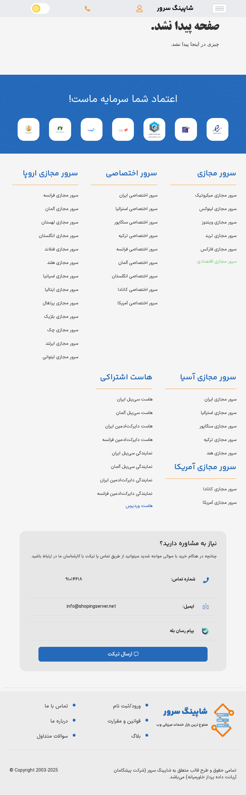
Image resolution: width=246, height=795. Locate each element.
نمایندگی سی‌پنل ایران (132, 453)
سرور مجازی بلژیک (61, 316)
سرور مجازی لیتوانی (60, 357)
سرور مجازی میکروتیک (215, 195)
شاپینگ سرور (175, 8)
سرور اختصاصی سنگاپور (135, 222)
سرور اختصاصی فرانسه (136, 249)
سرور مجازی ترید (220, 236)
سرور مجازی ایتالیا (61, 289)
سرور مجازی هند (221, 453)
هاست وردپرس (139, 506)
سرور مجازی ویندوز (219, 222)
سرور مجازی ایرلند (61, 343)
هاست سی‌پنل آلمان (134, 413)
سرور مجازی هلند (62, 262)
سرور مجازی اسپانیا (60, 276)
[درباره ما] (74, 720)
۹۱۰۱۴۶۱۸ (73, 579)
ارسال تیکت (120, 654)
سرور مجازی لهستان (59, 222)
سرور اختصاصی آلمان (137, 262)
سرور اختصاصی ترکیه (138, 236)
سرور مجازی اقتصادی (216, 261)
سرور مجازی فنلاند (61, 249)
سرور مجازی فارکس (218, 249)
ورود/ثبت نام (127, 706)
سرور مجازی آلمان (61, 209)
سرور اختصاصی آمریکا (137, 303)
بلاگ (136, 736)
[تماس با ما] (74, 705)
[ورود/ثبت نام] (146, 705)
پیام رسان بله (182, 631)
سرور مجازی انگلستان (58, 236)
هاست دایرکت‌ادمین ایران (128, 426)
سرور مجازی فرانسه (60, 195)
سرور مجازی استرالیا (218, 413)
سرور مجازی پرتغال (60, 303)
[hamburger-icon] (219, 8)
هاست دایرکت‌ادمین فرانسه (127, 439)
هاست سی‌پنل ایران (134, 399)
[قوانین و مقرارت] (146, 720)
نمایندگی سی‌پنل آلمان (131, 466)
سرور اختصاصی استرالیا (136, 209)
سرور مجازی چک (62, 330)
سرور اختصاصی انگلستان (134, 276)
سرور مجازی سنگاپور (218, 426)
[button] (139, 8)
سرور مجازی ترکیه (220, 439)
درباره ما (59, 721)
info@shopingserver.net (91, 606)
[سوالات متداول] (74, 735)
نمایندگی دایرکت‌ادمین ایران (126, 480)
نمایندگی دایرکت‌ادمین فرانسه (124, 493)
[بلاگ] (146, 735)
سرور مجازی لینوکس (217, 209)
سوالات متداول (52, 736)
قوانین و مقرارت (124, 721)
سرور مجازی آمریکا (219, 502)
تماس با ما (56, 706)
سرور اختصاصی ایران (138, 195)
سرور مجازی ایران (220, 399)
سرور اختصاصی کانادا (137, 289)
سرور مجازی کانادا (219, 489)
